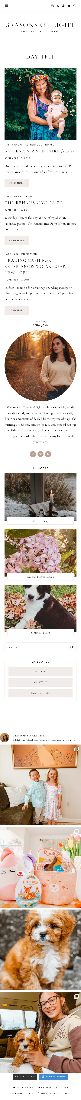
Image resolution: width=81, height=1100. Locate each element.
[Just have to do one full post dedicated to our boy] (40, 950)
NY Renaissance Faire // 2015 (40, 151)
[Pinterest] (58, 5)
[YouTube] (68, 5)
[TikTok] (63, 5)
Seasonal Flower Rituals (40, 576)
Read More (19, 184)
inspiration (29, 253)
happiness (11, 253)
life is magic (13, 144)
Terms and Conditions (52, 1087)
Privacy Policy (23, 1087)
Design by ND (59, 1093)
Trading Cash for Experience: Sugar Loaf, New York (36, 266)
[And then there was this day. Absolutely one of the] (40, 1032)
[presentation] (40, 104)
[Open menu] (6, 5)
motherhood (33, 144)
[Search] (71, 647)
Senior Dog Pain (40, 632)
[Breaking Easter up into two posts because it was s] (40, 867)
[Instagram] (52, 5)
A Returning (40, 521)
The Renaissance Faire (34, 202)
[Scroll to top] (74, 1090)
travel (49, 144)
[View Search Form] (74, 5)
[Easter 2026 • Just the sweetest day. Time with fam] (40, 785)
